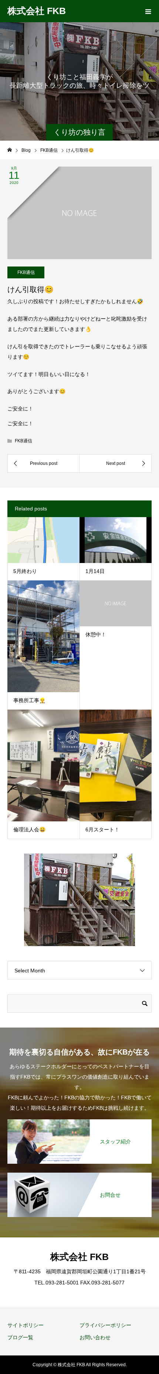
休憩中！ (95, 634)
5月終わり (25, 571)
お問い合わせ (95, 1337)
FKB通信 (26, 272)
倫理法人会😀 (29, 829)
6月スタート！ (102, 829)
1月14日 (95, 571)
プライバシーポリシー (105, 1325)
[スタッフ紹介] (79, 1119)
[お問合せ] (79, 1173)
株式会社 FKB (36, 11)
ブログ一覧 (20, 1337)
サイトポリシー (25, 1325)
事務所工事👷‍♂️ (29, 700)
